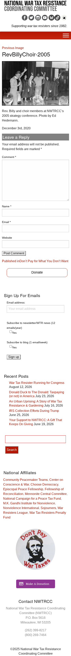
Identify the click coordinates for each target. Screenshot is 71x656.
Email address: (16, 302)
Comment (9, 157)
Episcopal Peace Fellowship (23, 489)
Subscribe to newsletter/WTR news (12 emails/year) (31, 325)
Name (6, 206)
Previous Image (13, 48)
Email (6, 222)
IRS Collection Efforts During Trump (34, 410)
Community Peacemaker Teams (25, 479)
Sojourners (48, 508)
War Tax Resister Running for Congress (36, 382)
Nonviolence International (21, 508)
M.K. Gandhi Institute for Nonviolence (29, 503)
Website (7, 237)
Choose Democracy (44, 484)
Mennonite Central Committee (46, 494)
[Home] (35, 4)
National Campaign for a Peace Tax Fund (32, 498)
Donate (37, 272)
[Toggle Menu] (66, 35)
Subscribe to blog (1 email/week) (27, 342)
